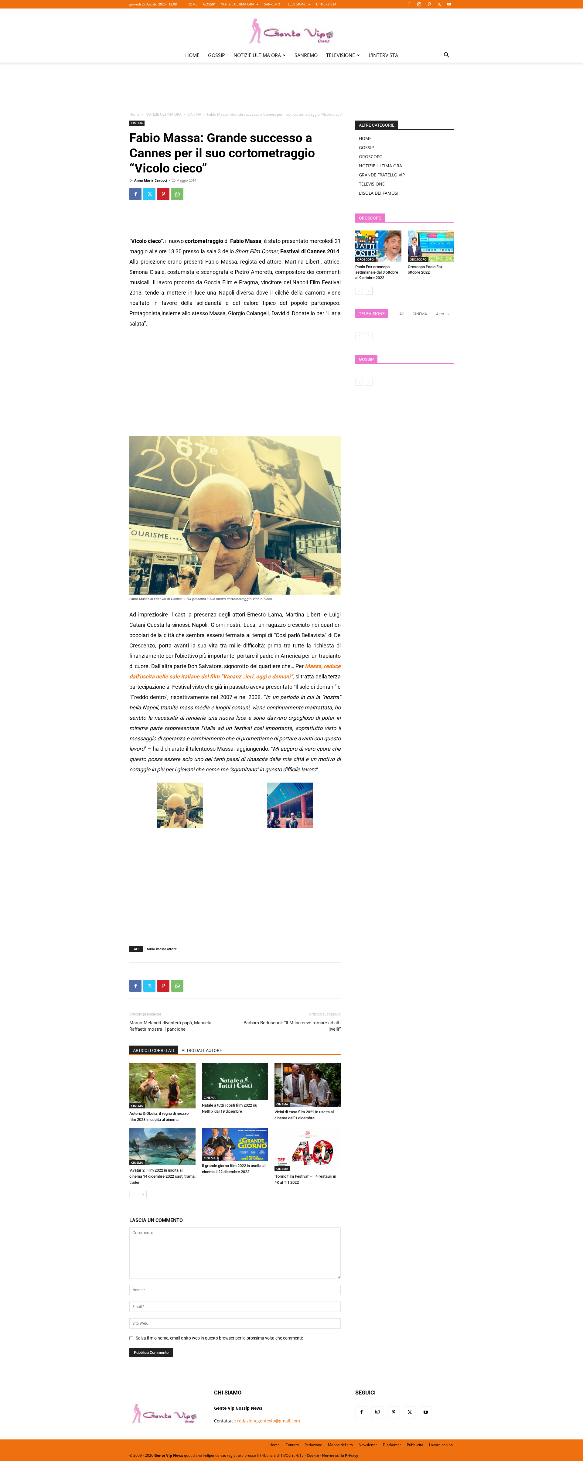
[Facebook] (409, 4)
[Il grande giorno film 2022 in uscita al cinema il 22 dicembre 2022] (235, 1144)
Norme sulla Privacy (340, 1455)
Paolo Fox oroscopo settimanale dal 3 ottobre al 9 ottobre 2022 (376, 272)
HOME (192, 4)
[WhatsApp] (177, 194)
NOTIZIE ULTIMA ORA (237, 4)
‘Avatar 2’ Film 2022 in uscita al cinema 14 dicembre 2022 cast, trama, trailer (162, 1176)
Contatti (292, 1444)
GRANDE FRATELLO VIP (382, 175)
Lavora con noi (441, 1444)
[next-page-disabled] (369, 336)
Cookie (313, 1455)
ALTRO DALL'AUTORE (202, 1050)
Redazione (313, 1444)
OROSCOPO (371, 156)
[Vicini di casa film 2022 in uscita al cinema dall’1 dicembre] (307, 1085)
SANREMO (272, 4)
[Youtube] (449, 4)
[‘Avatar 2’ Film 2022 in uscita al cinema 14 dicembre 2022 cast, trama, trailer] (162, 1146)
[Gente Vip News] (291, 28)
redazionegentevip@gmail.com (268, 1421)
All (401, 314)
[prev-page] (133, 1194)
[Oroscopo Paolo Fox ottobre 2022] (431, 246)
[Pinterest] (429, 4)
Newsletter (368, 1444)
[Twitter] (439, 4)
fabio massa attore (162, 949)
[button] (446, 56)
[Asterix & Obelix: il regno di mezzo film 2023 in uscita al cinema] (162, 1085)
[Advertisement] (291, 91)
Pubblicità (415, 1444)
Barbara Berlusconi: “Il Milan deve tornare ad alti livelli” (292, 1026)
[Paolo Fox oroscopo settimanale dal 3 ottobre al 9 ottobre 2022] (378, 246)
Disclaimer (392, 1444)
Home (134, 114)
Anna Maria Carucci (150, 180)
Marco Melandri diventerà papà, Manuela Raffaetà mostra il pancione (170, 1026)
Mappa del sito (340, 1444)
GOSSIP (209, 4)
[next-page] (143, 1194)
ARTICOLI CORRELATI (153, 1050)
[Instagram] (419, 4)
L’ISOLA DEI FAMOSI (378, 193)
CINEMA (194, 114)
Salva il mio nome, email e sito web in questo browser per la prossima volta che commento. (220, 1338)
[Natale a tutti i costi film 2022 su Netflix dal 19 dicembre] (235, 1081)
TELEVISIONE (296, 4)
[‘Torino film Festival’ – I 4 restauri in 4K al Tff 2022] (307, 1149)
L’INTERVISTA (326, 4)
